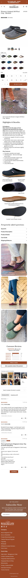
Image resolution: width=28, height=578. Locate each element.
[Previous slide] (1, 2)
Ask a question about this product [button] (14, 366)
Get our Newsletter (5, 535)
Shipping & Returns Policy (7, 561)
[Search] (4, 6)
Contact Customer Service (7, 556)
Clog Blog (3, 541)
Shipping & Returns (6, 240)
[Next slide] (26, 2)
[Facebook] (2, 526)
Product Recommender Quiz (8, 537)
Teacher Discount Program (7, 539)
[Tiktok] (6, 526)
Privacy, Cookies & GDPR (7, 565)
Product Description (6, 231)
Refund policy (4, 563)
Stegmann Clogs (15, 573)
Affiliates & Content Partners (8, 546)
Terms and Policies (14, 576)
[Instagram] (4, 526)
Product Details (5, 234)
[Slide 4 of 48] (19, 49)
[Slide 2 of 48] (12, 49)
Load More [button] (14, 471)
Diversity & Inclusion (6, 567)
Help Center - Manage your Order (9, 554)
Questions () (14, 395)
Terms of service (5, 570)
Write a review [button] (14, 362)
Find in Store (4, 548)
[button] (8, 353)
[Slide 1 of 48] (8, 49)
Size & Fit (3, 229)
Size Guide (25, 72)
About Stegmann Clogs (6, 532)
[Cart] (26, 6)
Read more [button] (3, 413)
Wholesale (3, 544)
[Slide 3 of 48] (15, 49)
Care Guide (4, 237)
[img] (4, 402)
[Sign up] (25, 514)
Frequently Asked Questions (8, 558)
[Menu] (1, 6)
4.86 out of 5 (17, 349)
